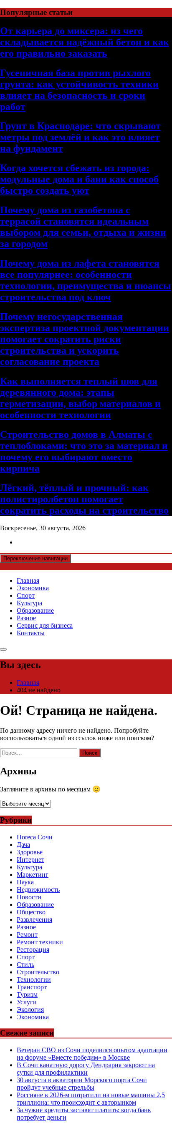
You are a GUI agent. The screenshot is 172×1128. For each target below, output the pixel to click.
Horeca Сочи (35, 837)
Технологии (34, 979)
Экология (30, 1009)
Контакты (31, 632)
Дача (23, 844)
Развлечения (34, 919)
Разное (26, 617)
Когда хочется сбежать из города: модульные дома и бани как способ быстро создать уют (79, 179)
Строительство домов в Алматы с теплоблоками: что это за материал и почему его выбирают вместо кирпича (84, 451)
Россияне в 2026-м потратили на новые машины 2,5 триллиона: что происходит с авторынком (91, 1098)
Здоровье (30, 852)
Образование (35, 610)
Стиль (25, 964)
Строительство (38, 972)
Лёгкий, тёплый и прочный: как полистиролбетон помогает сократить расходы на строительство (84, 499)
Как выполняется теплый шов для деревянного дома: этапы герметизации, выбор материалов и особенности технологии (80, 398)
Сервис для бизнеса (45, 625)
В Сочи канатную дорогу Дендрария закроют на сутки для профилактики (86, 1068)
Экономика (33, 587)
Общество (31, 912)
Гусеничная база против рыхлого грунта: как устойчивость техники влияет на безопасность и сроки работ (79, 89)
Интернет (30, 859)
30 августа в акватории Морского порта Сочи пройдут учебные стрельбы (82, 1083)
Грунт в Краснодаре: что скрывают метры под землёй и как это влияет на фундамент (80, 137)
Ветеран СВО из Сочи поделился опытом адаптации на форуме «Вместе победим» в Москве (92, 1053)
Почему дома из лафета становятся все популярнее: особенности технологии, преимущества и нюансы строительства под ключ (85, 280)
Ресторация (33, 949)
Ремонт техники (40, 942)
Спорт (26, 595)
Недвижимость (38, 889)
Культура (29, 602)
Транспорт (32, 987)
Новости (29, 897)
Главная (28, 580)
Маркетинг (32, 874)
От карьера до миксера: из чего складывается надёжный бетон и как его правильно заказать (84, 42)
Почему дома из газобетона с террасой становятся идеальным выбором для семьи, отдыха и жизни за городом (83, 227)
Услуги (27, 1002)
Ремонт (27, 934)
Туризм (27, 994)
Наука (25, 882)
